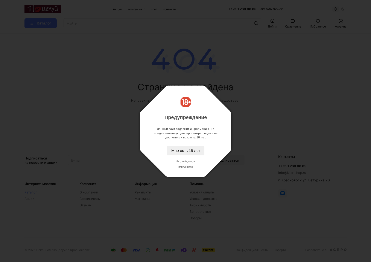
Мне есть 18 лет (185, 151)
